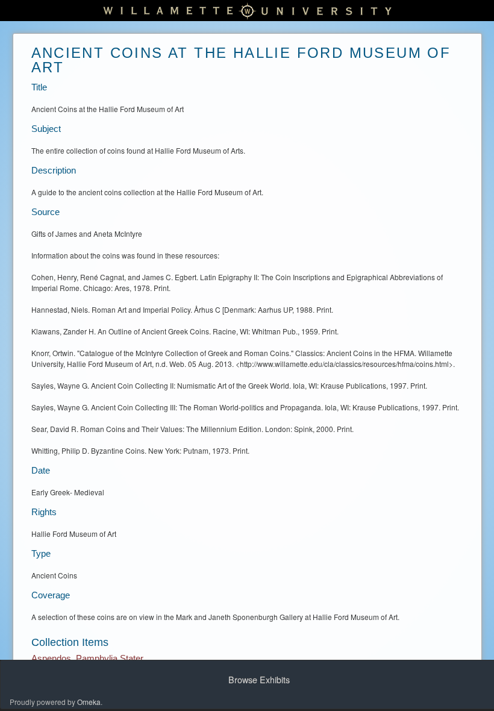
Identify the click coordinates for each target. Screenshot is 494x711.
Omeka (89, 702)
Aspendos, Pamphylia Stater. (88, 658)
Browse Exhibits (259, 679)
